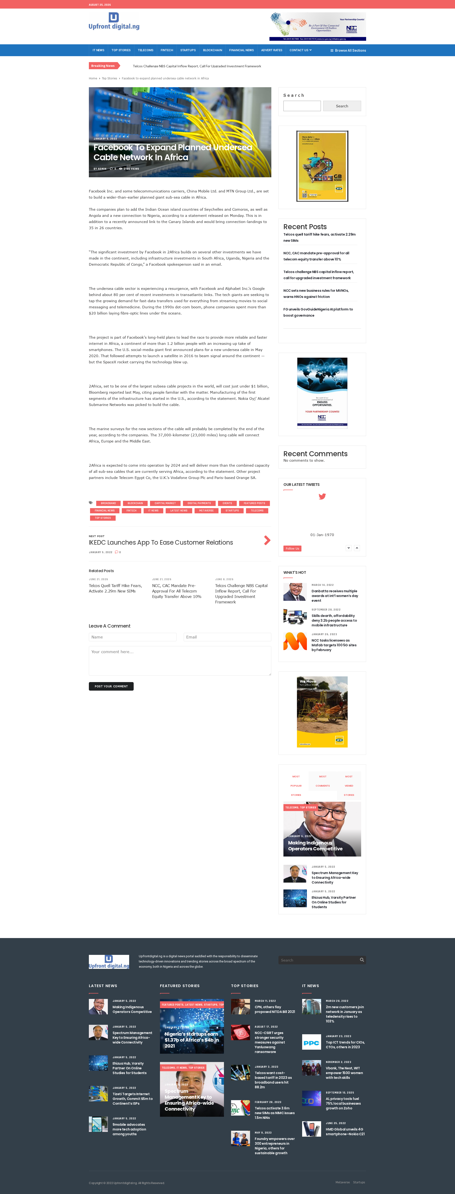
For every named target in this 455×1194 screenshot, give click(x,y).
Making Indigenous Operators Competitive (315, 845)
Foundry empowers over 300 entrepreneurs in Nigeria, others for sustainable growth (275, 1145)
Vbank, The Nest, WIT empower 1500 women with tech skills (344, 1073)
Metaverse (206, 510)
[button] (357, 548)
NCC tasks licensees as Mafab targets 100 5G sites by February (334, 645)
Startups (188, 50)
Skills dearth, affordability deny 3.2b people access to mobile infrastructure (334, 620)
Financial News (241, 50)
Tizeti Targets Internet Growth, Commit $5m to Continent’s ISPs (133, 1099)
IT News (98, 50)
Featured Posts (254, 503)
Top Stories (121, 50)
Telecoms (145, 50)
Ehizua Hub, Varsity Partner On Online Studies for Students (334, 902)
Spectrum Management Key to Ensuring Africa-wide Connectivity (335, 877)
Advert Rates (271, 50)
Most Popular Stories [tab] (296, 786)
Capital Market (165, 503)
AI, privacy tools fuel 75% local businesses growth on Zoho (343, 1103)
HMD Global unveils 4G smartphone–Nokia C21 (345, 1131)
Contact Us (299, 50)
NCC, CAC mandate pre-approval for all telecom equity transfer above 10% (176, 591)
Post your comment (111, 686)
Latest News (178, 510)
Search (294, 95)
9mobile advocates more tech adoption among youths (129, 1129)
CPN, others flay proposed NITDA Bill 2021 (275, 1009)
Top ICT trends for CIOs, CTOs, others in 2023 (345, 1044)
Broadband (108, 503)
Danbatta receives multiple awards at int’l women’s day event (335, 596)
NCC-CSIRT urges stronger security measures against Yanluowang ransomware (270, 1042)
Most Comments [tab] (323, 781)
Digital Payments (199, 503)
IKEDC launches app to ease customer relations (161, 542)
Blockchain (212, 50)
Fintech (167, 50)
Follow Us (292, 548)
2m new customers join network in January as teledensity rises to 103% (345, 1014)
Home (93, 78)
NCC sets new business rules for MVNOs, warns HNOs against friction (187, 66)
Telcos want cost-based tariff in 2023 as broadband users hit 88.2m (273, 1080)
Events (227, 503)
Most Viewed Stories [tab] (349, 786)
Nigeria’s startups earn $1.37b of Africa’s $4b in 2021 (192, 1040)
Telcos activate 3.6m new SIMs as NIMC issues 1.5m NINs (275, 1113)
